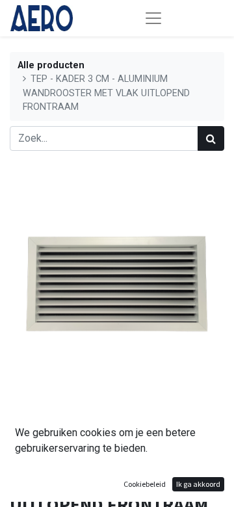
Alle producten (51, 65)
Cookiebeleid (145, 484)
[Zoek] (211, 138)
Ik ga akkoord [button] (198, 484)
